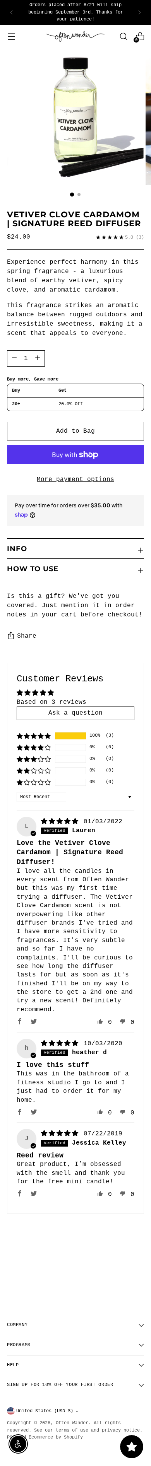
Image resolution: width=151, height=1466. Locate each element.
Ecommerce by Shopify (56, 1437)
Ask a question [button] (75, 713)
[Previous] (11, 12)
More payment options (75, 479)
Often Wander (72, 1423)
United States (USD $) (44, 1411)
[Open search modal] (123, 36)
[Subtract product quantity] (38, 358)
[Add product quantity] (14, 358)
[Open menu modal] (11, 36)
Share (26, 636)
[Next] (139, 12)
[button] (34, 735)
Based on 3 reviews (51, 702)
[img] (61, 821)
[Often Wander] (75, 36)
